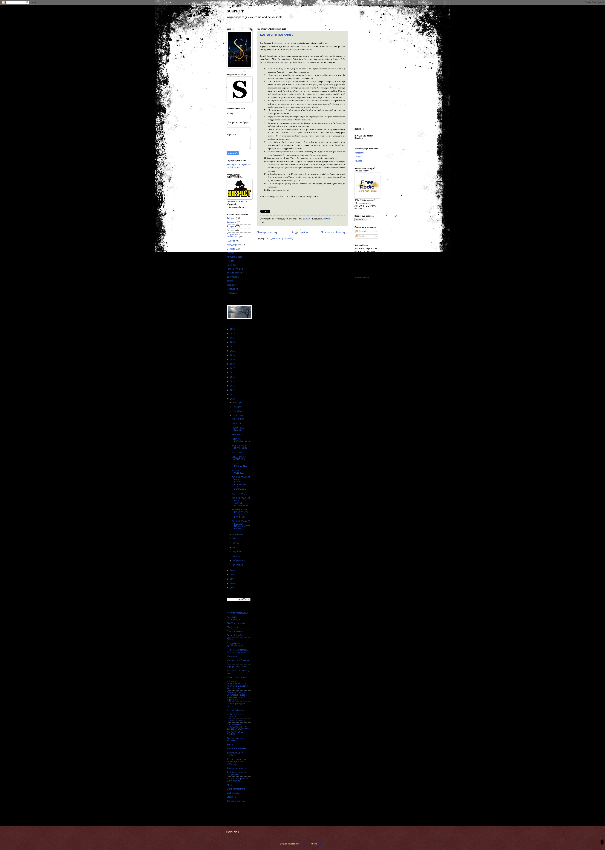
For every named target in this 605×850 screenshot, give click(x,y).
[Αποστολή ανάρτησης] (262, 222)
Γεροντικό (231, 230)
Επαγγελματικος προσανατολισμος (235, 644)
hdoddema (304, 844)
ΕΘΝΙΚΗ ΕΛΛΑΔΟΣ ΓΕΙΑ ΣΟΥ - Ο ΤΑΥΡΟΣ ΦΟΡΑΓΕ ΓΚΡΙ (241, 502)
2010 (232, 399)
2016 (232, 373)
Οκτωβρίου (238, 411)
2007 (232, 579)
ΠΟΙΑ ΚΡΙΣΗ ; (238, 419)
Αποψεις (326, 219)
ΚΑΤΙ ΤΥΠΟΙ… (238, 494)
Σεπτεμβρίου (239, 415)
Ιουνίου (236, 543)
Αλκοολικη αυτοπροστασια (234, 618)
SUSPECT (235, 11)
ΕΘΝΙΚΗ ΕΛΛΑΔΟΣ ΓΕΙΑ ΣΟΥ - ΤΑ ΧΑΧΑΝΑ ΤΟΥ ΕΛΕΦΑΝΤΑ (241, 513)
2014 (232, 381)
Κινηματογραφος (234, 257)
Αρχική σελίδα (300, 232)
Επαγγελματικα (234, 245)
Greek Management (236, 789)
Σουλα (230, 745)
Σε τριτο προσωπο (235, 273)
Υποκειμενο (232, 285)
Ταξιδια (230, 281)
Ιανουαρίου (238, 565)
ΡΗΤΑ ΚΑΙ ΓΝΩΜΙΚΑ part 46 (241, 440)
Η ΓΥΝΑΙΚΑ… (238, 452)
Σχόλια (361, 236)
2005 (232, 588)
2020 (232, 355)
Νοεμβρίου (238, 407)
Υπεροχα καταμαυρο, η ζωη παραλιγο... (237, 779)
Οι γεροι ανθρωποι (235, 710)
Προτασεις (231, 265)
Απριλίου (237, 552)
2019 (232, 359)
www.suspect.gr (361, 277)
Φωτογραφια (232, 289)
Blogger (321, 844)
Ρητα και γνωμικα (235, 269)
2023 (232, 342)
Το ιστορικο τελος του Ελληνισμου (236, 773)
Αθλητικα (231, 218)
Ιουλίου (236, 538)
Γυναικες (231, 241)
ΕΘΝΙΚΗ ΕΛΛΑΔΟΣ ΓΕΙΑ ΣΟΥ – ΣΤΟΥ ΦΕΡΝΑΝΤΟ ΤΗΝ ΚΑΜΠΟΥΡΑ (241, 483)
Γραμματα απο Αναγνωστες (233, 235)
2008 (232, 575)
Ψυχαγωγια (232, 293)
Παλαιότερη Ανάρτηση (334, 232)
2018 (232, 364)
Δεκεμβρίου (238, 402)
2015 (232, 377)
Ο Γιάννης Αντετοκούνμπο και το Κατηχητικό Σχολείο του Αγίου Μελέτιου (237, 684)
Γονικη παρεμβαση (235, 631)
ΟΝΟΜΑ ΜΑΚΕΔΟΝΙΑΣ (240, 465)
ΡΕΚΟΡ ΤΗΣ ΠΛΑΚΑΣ (238, 429)
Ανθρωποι (231, 222)
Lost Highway (233, 793)
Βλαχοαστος (232, 627)
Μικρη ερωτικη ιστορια (237, 677)
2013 (232, 386)
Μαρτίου (237, 556)
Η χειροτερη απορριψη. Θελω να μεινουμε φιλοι (238, 651)
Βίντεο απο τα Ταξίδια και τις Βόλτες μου (239, 165)
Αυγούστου (238, 534)
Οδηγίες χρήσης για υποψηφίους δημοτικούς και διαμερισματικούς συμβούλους (237, 696)
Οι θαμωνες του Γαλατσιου (234, 715)
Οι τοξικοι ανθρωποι (236, 720)
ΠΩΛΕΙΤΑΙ (237, 423)
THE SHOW (237, 434)
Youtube (358, 161)
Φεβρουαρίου (239, 560)
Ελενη (230, 639)
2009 (232, 570)
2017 (232, 368)
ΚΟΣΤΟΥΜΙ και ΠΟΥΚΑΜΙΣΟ (276, 35)
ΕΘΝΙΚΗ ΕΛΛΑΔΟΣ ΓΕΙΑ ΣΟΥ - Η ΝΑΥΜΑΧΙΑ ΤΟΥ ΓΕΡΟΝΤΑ (241, 525)
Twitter (357, 157)
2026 (232, 329)
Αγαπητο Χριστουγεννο (237, 613)
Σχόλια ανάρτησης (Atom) (281, 238)
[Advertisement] (367, 75)
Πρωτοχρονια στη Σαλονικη (235, 739)
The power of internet (236, 801)
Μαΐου (236, 547)
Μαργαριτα (232, 656)
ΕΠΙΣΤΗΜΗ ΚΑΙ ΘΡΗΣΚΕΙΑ (239, 458)
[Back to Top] (602, 842)
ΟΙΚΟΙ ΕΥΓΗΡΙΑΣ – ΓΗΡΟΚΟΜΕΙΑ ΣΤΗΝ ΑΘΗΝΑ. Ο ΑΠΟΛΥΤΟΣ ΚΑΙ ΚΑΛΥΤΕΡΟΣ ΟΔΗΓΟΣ (238, 729)
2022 (232, 346)
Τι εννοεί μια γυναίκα (236, 768)
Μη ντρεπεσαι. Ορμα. (237, 666)
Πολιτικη (230, 261)
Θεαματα (231, 249)
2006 (232, 583)
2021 (232, 351)
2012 (232, 390)
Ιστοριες (230, 253)
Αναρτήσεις (363, 231)
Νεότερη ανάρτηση (268, 232)
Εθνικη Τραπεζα (234, 635)
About (229, 785)
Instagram (359, 153)
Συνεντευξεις (233, 277)
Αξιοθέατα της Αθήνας (237, 623)
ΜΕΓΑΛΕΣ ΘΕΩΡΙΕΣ (238, 471)
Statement (231, 797)
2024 (232, 338)
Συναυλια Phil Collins (236, 749)
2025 (232, 333)
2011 (232, 394)
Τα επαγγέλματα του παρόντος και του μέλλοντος (236, 761)
